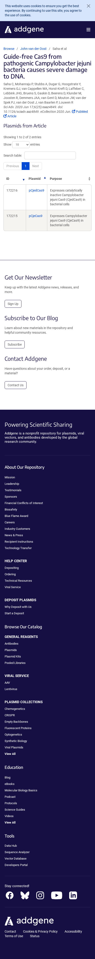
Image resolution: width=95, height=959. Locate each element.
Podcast (10, 796)
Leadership (12, 483)
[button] (88, 29)
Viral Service (13, 587)
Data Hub (11, 845)
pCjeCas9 (35, 216)
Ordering (10, 574)
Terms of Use (14, 936)
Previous (12, 166)
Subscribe (15, 344)
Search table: (12, 155)
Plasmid (35, 179)
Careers (10, 522)
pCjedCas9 (36, 190)
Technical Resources (18, 580)
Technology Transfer (18, 548)
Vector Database (16, 858)
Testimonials (13, 490)
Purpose (56, 179)
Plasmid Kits (13, 656)
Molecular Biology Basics (21, 790)
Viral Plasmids (14, 747)
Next (35, 166)
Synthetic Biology (16, 741)
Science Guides (15, 809)
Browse (8, 49)
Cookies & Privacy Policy (40, 931)
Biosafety (11, 509)
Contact (10, 931)
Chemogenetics (15, 709)
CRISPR (10, 715)
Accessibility (73, 931)
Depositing (12, 568)
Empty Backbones (16, 721)
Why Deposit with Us (18, 607)
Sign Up (13, 304)
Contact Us (16, 385)
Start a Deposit (14, 613)
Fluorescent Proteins (18, 728)
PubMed (82, 111)
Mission (10, 477)
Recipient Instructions (19, 541)
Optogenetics (13, 734)
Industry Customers (17, 528)
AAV (7, 682)
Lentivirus (11, 689)
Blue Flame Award (16, 516)
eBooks (10, 784)
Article (11, 116)
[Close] (86, 6)
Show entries (21, 144)
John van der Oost (33, 49)
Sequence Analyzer (17, 852)
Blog (7, 777)
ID (7, 179)
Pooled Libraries (15, 663)
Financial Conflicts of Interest (24, 503)
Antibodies (11, 643)
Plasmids (11, 650)
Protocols (11, 803)
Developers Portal (16, 865)
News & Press (14, 535)
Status (34, 936)
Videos (9, 816)
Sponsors (11, 496)
